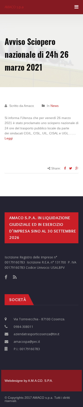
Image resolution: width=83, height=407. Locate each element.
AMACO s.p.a (14, 7)
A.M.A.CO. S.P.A (40, 380)
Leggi (9, 138)
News (54, 106)
